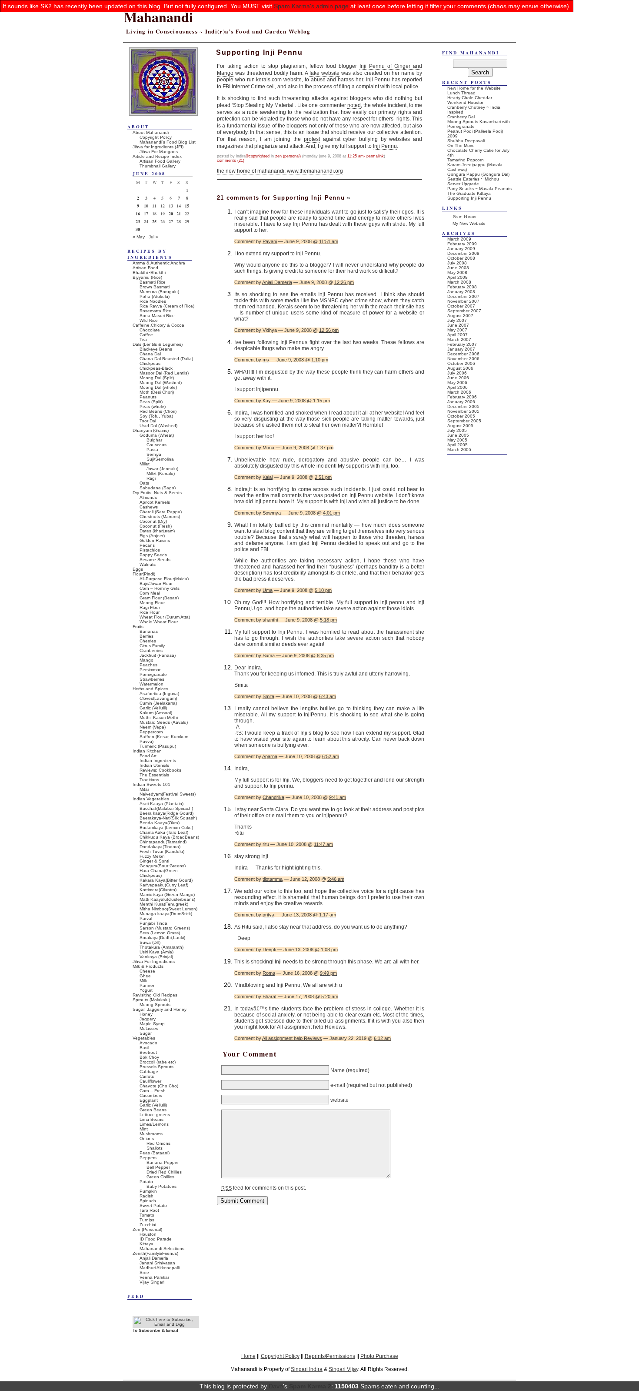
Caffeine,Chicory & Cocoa (158, 325)
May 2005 (457, 440)
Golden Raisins (155, 540)
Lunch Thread (461, 92)
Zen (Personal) (288, 156)
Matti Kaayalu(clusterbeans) (167, 899)
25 (154, 221)
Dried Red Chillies (164, 1172)
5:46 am (335, 879)
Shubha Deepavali (466, 140)
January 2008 (461, 291)
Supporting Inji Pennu (469, 198)
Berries (146, 636)
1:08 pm (329, 949)
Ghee (145, 975)
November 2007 (463, 301)
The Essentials (154, 774)
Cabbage (149, 1071)
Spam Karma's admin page (311, 6)
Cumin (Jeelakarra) (158, 703)
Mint (144, 1129)
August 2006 (460, 368)
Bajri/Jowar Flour (156, 583)
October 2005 (461, 416)
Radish (146, 1196)
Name (337, 1070)
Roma (269, 973)
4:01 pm (331, 512)
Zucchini (148, 1224)
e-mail (337, 1085)
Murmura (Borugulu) (159, 291)
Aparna (269, 756)
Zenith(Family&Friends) (155, 1253)
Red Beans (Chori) (158, 411)
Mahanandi (158, 17)
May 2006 (457, 382)
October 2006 (461, 363)
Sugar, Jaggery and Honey (159, 1009)
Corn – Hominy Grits (160, 588)
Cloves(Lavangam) (158, 698)
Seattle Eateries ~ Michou (473, 179)
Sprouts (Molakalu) (151, 999)
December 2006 (463, 353)
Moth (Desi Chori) (157, 392)
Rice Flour (150, 612)
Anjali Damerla (277, 282)
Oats (144, 483)
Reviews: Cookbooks (160, 770)
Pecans (147, 545)
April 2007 (457, 334)
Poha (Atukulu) (155, 296)
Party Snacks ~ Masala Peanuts (479, 188)
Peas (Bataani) (155, 1152)
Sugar (146, 1033)
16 (138, 214)
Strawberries (152, 679)
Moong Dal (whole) (158, 387)
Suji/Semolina (160, 459)
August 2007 (460, 315)
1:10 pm (319, 359)
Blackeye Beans (156, 349)
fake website (324, 73)
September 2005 (464, 420)
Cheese (147, 971)
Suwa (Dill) (150, 942)
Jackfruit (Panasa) (158, 655)
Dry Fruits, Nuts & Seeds (157, 492)
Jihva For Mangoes (159, 151)
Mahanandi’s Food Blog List (168, 142)
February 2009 (462, 243)
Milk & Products (148, 966)
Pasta (152, 449)
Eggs (138, 569)
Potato (146, 1181)
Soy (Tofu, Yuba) (156, 416)
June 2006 (458, 377)
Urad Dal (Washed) (158, 425)
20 (171, 214)
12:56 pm (329, 330)
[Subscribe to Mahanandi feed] (166, 1324)
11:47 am (323, 844)
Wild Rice (149, 320)
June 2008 (458, 267)
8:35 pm (325, 655)
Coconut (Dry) (153, 521)
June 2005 (458, 435)
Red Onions (158, 1143)
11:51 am (328, 241)
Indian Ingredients (158, 760)
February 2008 (462, 286)
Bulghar (154, 440)
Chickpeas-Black (156, 368)
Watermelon (151, 684)
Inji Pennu (385, 146)
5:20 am (329, 996)
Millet (145, 463)
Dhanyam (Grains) (151, 430)
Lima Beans (151, 1119)
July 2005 (457, 430)
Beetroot (148, 1052)
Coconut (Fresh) (156, 526)
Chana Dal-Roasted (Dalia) (166, 358)
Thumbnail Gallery (158, 166)
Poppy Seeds (153, 554)
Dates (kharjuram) (157, 530)
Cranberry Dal (461, 116)
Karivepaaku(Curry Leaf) (164, 885)
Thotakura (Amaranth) (161, 947)
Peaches (148, 664)
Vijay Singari (152, 1282)
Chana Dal (150, 353)
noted (354, 105)
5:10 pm (323, 590)
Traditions (149, 779)
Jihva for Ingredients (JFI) (158, 146)
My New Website (469, 223)
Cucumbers (151, 1095)
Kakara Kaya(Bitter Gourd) (166, 880)
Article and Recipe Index (157, 156)
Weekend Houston (466, 102)
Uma (268, 590)
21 (178, 214)
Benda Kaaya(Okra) (160, 822)
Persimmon (151, 669)
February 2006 (462, 397)
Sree (144, 1272)
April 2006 (457, 387)
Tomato (147, 1215)
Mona (268, 447)
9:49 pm (328, 973)
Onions (147, 1138)
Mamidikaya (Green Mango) (167, 894)
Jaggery (148, 1018)
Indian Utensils (154, 765)
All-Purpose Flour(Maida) (164, 578)
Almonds (148, 497)
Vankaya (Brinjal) (156, 956)
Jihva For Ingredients (154, 961)
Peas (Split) (151, 401)
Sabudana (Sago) (158, 487)
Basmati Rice (153, 282)
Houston (148, 1234)
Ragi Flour (150, 607)
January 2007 (461, 349)
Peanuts (148, 397)
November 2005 (463, 411)
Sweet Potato (153, 1205)
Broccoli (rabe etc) (158, 1062)
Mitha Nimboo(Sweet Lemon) (168, 908)
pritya (268, 914)
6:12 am (382, 1038)
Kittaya (146, 1243)
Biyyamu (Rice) (147, 277)
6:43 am (327, 696)
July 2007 (457, 320)
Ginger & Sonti (154, 861)
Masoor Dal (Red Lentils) (164, 373)
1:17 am (327, 914)
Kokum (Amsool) (156, 712)
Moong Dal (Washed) (161, 382)
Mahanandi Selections (162, 1248)
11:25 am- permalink (365, 156)
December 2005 (463, 406)
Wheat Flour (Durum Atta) (165, 617)
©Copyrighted (258, 156)
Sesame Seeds (155, 559)
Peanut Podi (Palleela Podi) (475, 131)
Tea (143, 339)
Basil (144, 1047)
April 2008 (457, 277)
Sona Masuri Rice (157, 315)
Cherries (148, 641)
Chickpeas (150, 363)
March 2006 (459, 392)
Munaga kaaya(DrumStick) (166, 913)
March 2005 (459, 449)
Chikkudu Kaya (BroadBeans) (169, 837)
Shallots (154, 1148)
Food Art (148, 755)
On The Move (461, 145)
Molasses (149, 1028)
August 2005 (460, 425)
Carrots (147, 1076)
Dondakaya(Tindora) (160, 846)
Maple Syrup (152, 1023)
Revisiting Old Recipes (155, 995)
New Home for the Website (474, 88)
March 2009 (459, 239)
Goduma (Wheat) (157, 435)
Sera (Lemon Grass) (160, 932)
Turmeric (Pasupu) (158, 746)
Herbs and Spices (150, 688)
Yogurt (146, 990)
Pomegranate (153, 674)
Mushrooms (151, 1133)
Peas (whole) (153, 406)
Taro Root (149, 1210)
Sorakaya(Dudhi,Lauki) (162, 937)
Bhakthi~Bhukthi (149, 272)
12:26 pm (344, 282)
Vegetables (144, 1038)
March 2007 (459, 339)
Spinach (148, 1200)
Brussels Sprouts (156, 1066)
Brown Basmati (155, 286)
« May (139, 236)
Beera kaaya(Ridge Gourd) (166, 813)
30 (138, 229)
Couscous (156, 444)
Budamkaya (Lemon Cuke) (166, 827)
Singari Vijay (343, 1369)
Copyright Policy (156, 137)
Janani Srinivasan (157, 1263)
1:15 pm (321, 400)
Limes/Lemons (154, 1124)
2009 (452, 136)
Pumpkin (148, 1191)
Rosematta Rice (155, 310)
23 (138, 221)
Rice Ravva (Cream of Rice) (167, 306)
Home (248, 1356)
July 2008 (457, 263)
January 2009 (461, 248)
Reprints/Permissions (330, 1356)
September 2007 (464, 310)
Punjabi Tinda (153, 923)
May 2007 (457, 330)
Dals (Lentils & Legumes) (158, 344)
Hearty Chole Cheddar (469, 97)
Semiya (153, 454)
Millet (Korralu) (160, 473)
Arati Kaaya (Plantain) (161, 803)
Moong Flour (152, 602)
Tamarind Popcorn (465, 159)
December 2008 (463, 253)
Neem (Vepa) (153, 727)
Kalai (268, 477)
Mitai (144, 789)
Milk (143, 980)
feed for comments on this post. (263, 1188)
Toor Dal (148, 420)
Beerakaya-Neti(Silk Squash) (168, 818)
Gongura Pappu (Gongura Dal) (478, 174)
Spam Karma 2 (310, 1386)
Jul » (153, 236)
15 (187, 206)
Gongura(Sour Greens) (163, 865)
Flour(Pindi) (144, 574)
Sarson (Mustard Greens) (165, 928)
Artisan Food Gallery (160, 161)
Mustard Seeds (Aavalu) (164, 722)
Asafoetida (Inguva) (159, 693)
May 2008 (457, 272)
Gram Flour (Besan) (159, 597)
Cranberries (151, 650)
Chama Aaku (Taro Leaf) (164, 832)
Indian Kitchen (147, 751)
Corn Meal (150, 593)
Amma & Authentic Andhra (159, 263)
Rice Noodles (153, 301)
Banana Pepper (162, 1162)
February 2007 (462, 344)
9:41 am (337, 797)
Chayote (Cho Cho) (159, 1085)
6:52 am (330, 756)
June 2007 (458, 325)
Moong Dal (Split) (157, 377)
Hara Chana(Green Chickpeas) (159, 873)
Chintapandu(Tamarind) (163, 841)
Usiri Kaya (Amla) (156, 952)
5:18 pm (328, 619)
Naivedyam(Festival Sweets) (168, 794)
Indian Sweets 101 (151, 784)
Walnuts (148, 564)
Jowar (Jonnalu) (162, 468)
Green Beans (153, 1109)
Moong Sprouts (155, 1004)
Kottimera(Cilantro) (158, 889)
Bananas (149, 631)
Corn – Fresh (153, 1090)
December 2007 (463, 296)
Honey (146, 1014)
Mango (146, 660)
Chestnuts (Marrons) (160, 516)
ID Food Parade (156, 1239)
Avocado (148, 1042)
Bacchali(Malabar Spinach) (166, 808)
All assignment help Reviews (292, 1038)
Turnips (147, 1219)
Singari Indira (307, 1369)
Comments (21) (230, 160)
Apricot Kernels (155, 502)
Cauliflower (150, 1081)
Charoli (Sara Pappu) (161, 511)
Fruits (138, 626)
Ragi (151, 478)
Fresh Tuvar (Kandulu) (162, 851)
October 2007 (461, 306)
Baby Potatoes (161, 1186)
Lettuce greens (155, 1114)
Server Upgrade (463, 183)
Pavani (270, 241)
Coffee (146, 334)
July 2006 (457, 373)
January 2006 (461, 401)
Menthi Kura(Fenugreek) (164, 904)
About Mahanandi (151, 132)
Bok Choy (149, 1057)
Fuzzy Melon (152, 856)
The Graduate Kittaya (469, 193)
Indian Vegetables (151, 798)
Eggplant (149, 1100)
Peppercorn (151, 731)
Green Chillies (160, 1176)
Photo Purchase (379, 1356)
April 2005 (457, 444)
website (339, 1100)
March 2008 (459, 282)
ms (266, 359)
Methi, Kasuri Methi (159, 717)
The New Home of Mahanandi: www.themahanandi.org (280, 171)
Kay (267, 400)
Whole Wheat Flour (159, 621)
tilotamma (273, 879)
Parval (146, 918)
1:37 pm (324, 447)
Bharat (269, 996)
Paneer (147, 985)
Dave (276, 1386)
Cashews (149, 507)
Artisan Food (145, 267)
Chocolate (150, 330)
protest (312, 139)
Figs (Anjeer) (152, 535)
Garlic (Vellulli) (153, 708)
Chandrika (273, 797)
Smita (268, 696)
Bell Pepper (158, 1167)
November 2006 (463, 358)
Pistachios (150, 550)
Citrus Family (152, 645)
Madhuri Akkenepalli (160, 1267)
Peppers (148, 1157)
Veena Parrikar (154, 1277)
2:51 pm (323, 477)
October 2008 (461, 258)
